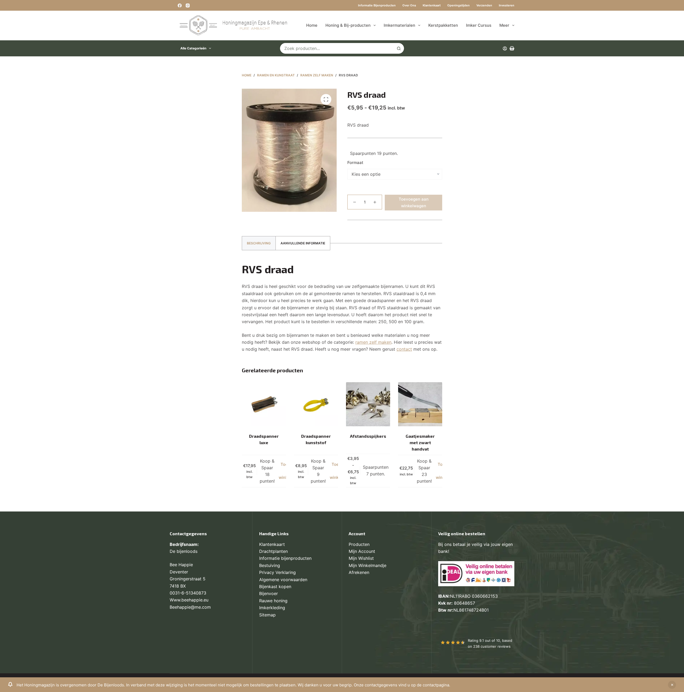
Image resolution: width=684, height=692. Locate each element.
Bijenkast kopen (275, 586)
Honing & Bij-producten (348, 25)
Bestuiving (269, 565)
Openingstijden (458, 5)
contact (404, 349)
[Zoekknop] (399, 48)
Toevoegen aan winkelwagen (414, 202)
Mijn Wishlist (361, 558)
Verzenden (484, 5)
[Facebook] (180, 5)
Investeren (506, 5)
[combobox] (337, 48)
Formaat (355, 162)
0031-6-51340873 (188, 593)
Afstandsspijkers (368, 436)
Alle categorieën (193, 48)
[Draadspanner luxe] (264, 404)
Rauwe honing (273, 600)
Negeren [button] (672, 685)
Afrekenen (359, 572)
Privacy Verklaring (277, 572)
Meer (504, 25)
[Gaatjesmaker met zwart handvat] (420, 404)
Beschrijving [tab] (259, 243)
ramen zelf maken (373, 342)
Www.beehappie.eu (189, 600)
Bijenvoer (268, 593)
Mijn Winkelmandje (367, 565)
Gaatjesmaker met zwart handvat (420, 442)
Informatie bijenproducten (377, 5)
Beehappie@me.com (190, 607)
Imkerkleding (272, 607)
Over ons (409, 5)
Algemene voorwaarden (283, 579)
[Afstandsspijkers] (368, 404)
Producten (359, 544)
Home (311, 25)
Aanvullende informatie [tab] (303, 243)
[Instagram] (188, 5)
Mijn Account (362, 551)
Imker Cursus (478, 25)
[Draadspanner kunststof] (316, 404)
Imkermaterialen (399, 25)
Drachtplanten (273, 551)
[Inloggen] (505, 48)
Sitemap (267, 614)
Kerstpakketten (443, 25)
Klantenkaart (432, 5)
